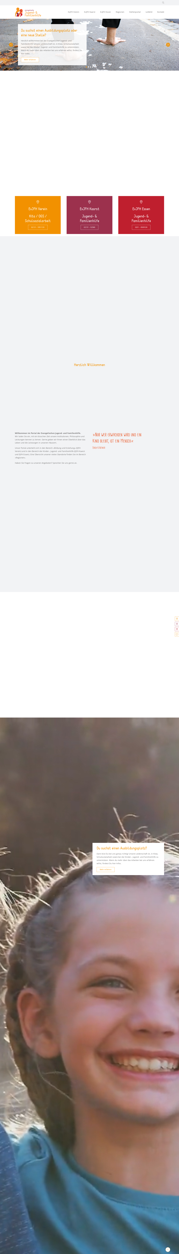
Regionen (20, 457)
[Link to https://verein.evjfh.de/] (38, 202)
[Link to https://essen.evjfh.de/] (141, 202)
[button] (163, 2)
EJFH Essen (24, 454)
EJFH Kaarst (80, 451)
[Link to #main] (168, 1249)
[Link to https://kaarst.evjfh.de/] (89, 202)
